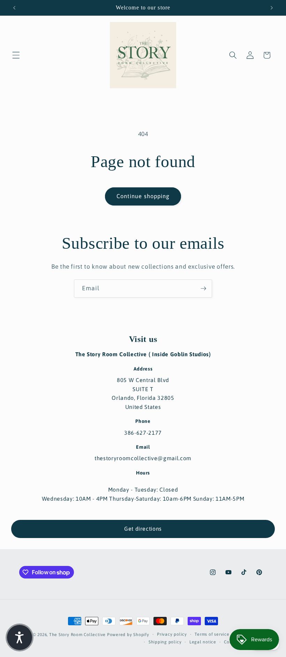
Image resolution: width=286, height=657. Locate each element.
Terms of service (212, 634)
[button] (16, 55)
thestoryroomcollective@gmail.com (143, 458)
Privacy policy (172, 634)
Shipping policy (165, 642)
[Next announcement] (271, 7)
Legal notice (202, 642)
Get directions (143, 528)
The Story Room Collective (78, 634)
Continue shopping (143, 196)
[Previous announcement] (14, 7)
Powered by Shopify (128, 634)
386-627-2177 (143, 433)
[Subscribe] (203, 288)
